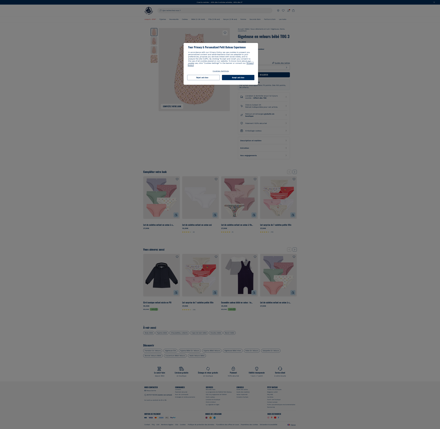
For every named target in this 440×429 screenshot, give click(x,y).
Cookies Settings (221, 71)
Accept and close (238, 77)
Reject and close (202, 77)
